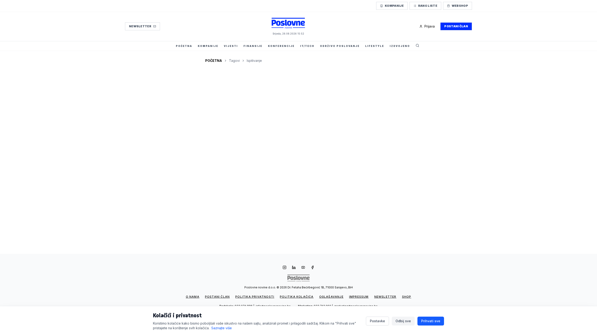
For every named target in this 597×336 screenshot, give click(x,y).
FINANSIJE (252, 46)
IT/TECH (307, 46)
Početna (213, 61)
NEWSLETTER (385, 296)
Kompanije (394, 5)
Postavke (377, 321)
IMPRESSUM (359, 296)
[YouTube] (303, 268)
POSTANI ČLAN (217, 296)
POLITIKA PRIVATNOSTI (254, 296)
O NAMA (192, 296)
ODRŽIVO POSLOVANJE (340, 46)
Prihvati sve (430, 321)
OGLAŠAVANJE (331, 296)
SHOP (406, 296)
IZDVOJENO (400, 46)
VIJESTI (231, 46)
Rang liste (427, 5)
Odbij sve (403, 321)
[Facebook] (312, 268)
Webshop (460, 5)
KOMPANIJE (208, 46)
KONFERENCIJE (281, 46)
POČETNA (184, 46)
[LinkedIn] (294, 268)
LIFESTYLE (374, 46)
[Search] (417, 46)
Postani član (456, 26)
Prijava (429, 26)
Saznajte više (221, 328)
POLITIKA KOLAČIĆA (296, 296)
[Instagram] (284, 268)
